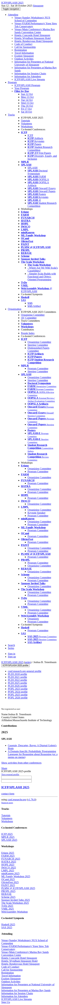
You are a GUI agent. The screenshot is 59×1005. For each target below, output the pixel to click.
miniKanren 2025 (10, 873)
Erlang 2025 (7, 852)
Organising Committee (39, 565)
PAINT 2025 (8, 885)
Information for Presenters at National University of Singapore (33, 63)
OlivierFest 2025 (10, 882)
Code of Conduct (23, 44)
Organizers (33, 618)
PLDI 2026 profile (17, 685)
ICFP (30, 135)
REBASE (6, 894)
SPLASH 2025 (9, 840)
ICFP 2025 (7, 834)
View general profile (10, 774)
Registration (20, 50)
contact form (7, 793)
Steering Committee (38, 345)
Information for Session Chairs (30, 73)
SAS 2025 (6, 927)
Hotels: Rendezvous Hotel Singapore (33, 41)
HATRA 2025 (8, 861)
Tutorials (25, 120)
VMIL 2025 (7, 908)
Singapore (38, 5)
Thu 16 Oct (27, 105)
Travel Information (24, 53)
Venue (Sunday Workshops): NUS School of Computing (32, 19)
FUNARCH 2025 (10, 858)
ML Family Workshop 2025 (15, 876)
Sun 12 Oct (27, 94)
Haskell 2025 (8, 924)
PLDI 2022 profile (17, 680)
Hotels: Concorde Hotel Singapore (32, 35)
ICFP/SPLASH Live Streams (29, 79)
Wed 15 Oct (27, 103)
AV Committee (29, 317)
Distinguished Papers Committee (38, 349)
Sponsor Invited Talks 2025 (15, 900)
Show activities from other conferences (21, 762)
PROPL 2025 (8, 891)
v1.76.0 (31, 799)
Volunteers (26, 123)
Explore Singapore (24, 55)
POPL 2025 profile (18, 694)
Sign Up (5, 1002)
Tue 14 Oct (27, 100)
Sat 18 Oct (26, 111)
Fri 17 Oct (26, 108)
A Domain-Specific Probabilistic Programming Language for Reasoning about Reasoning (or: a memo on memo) (33, 754)
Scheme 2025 (8, 897)
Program (12, 82)
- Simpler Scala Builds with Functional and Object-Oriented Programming (42, 276)
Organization (14, 309)
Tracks (11, 114)
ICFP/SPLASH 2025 (12, 662)
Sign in (11, 653)
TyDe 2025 (7, 905)
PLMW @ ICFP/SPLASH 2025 (18, 888)
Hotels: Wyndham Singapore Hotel (32, 38)
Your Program (21, 88)
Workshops (27, 126)
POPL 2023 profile (18, 688)
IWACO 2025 (8, 867)
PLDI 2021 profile (17, 677)
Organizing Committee (33, 314)
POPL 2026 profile (18, 697)
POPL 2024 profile (18, 691)
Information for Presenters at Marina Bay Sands (25, 990)
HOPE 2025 (7, 864)
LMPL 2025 (7, 870)
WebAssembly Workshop (14, 911)
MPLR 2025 (7, 837)
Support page (7, 802)
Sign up (12, 656)
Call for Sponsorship (25, 47)
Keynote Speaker (36, 512)
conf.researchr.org (17, 799)
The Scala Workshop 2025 (15, 902)
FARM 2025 (8, 855)
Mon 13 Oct (27, 97)
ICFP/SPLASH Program (27, 85)
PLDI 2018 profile (17, 674)
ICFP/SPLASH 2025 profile (15, 665)
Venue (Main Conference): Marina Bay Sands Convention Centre (34, 31)
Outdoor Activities (23, 58)
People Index (28, 333)
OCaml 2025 (8, 879)
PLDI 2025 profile (17, 683)
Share (4, 768)
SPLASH (33, 167)
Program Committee (38, 368)
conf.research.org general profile (24, 671)
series (28, 662)
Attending (13, 14)
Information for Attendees (27, 76)
